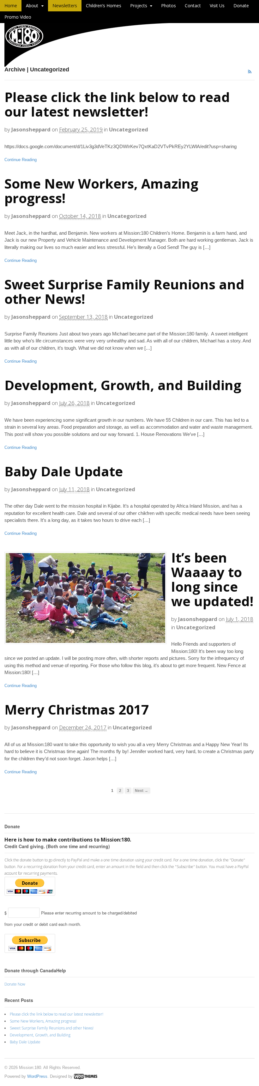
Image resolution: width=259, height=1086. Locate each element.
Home (10, 6)
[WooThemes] (85, 1076)
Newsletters (64, 6)
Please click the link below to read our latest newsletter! (117, 104)
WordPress (37, 1076)
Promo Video (17, 17)
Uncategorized (128, 129)
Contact (193, 6)
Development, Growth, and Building (122, 385)
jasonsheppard (31, 129)
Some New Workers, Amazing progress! (101, 190)
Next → (141, 790)
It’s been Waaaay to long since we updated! (212, 579)
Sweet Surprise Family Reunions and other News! (124, 291)
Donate (241, 6)
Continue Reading (20, 159)
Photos (168, 6)
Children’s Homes (103, 6)
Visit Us (217, 6)
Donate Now (14, 984)
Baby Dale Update (63, 471)
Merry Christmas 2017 (76, 709)
